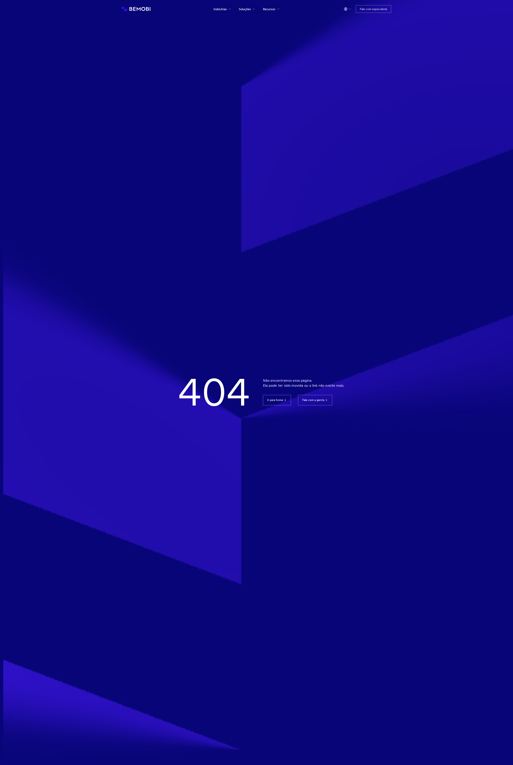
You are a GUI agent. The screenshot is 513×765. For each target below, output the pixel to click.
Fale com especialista (373, 9)
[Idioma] (347, 9)
